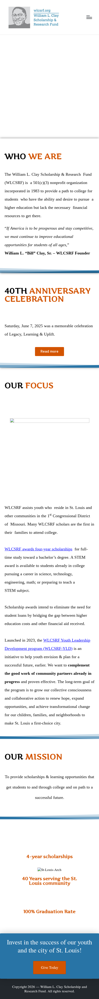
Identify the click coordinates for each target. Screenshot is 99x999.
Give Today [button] (49, 967)
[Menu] (89, 17)
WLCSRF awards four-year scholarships (38, 549)
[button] (9, 311)
